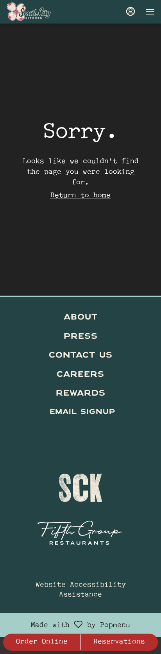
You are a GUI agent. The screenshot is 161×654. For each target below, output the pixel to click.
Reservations (119, 642)
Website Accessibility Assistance (81, 590)
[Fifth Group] (80, 530)
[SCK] (80, 484)
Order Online (42, 642)
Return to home (80, 196)
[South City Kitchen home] (41, 12)
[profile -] (130, 11)
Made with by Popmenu (68, 625)
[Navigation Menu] (150, 11)
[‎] (80, 431)
